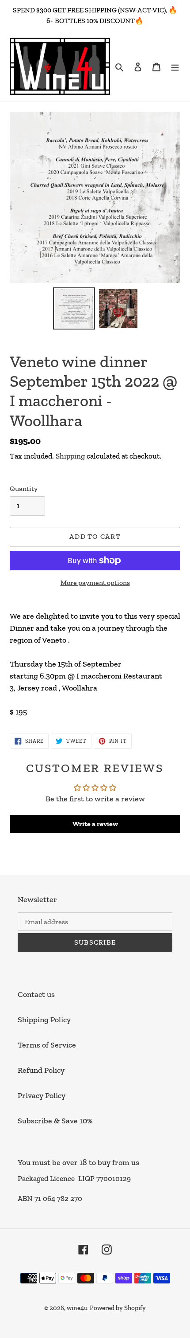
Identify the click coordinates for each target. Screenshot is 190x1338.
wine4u (77, 1308)
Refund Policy (41, 1070)
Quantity (24, 488)
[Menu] (175, 66)
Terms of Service (47, 1045)
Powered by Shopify (118, 1308)
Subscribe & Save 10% (55, 1121)
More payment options (95, 582)
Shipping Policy (44, 1019)
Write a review (95, 824)
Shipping (70, 455)
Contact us (36, 994)
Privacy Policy (41, 1095)
